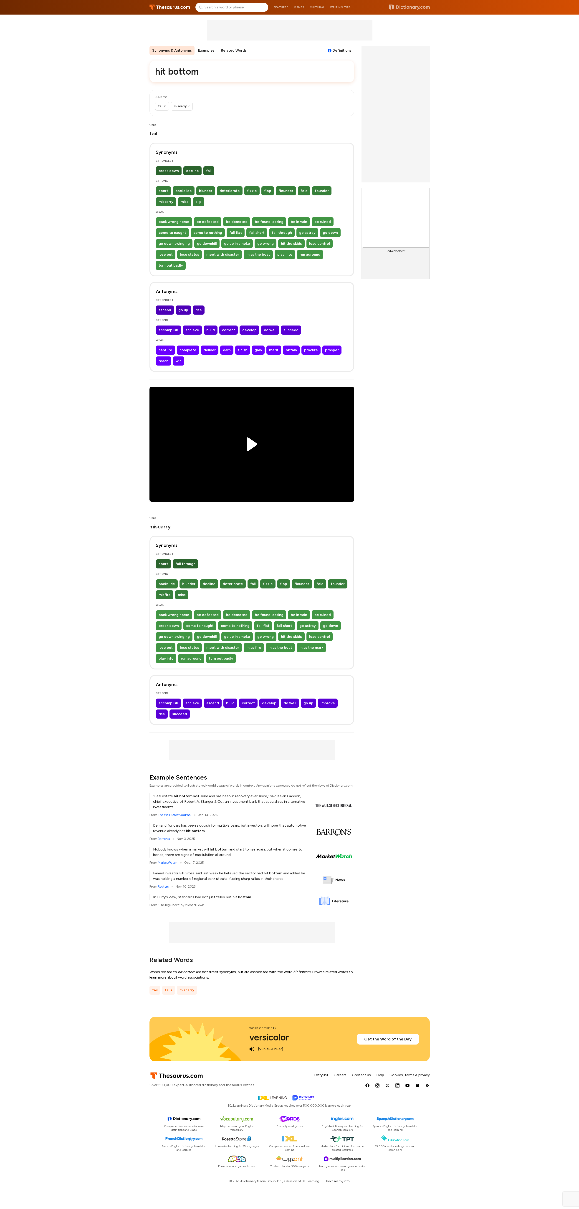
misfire (165, 595)
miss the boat (258, 254)
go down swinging (174, 243)
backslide (183, 191)
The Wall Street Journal (174, 815)
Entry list (321, 1075)
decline (192, 171)
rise (198, 310)
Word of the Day (262, 1028)
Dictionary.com (409, 7)
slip (199, 201)
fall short (257, 232)
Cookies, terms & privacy (409, 1075)
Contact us (361, 1075)
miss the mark (311, 647)
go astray (307, 232)
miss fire (253, 647)
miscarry (166, 201)
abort (163, 191)
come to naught (172, 232)
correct (228, 330)
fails (168, 990)
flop (267, 191)
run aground (310, 254)
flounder (285, 191)
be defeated (208, 222)
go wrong (265, 243)
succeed (291, 330)
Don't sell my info (337, 1181)
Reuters (163, 886)
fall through (282, 232)
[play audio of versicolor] (252, 1049)
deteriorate (230, 191)
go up (183, 310)
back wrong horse (174, 222)
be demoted (237, 222)
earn (227, 350)
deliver (210, 350)
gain (258, 350)
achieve (192, 330)
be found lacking (269, 222)
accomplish (168, 330)
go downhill (207, 243)
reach (163, 361)
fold (304, 191)
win (179, 361)
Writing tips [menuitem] (340, 7)
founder (322, 191)
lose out (166, 254)
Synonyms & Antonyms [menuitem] (172, 50)
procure (311, 350)
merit (273, 350)
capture (165, 350)
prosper (332, 350)
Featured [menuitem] (281, 7)
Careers (340, 1075)
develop (249, 330)
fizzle (252, 191)
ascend (165, 310)
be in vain (299, 222)
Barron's (164, 839)
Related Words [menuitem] (234, 50)
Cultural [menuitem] (317, 7)
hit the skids (291, 243)
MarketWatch (167, 863)
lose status (189, 254)
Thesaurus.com (169, 7)
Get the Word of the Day (388, 1039)
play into (284, 254)
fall (209, 171)
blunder (205, 191)
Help (380, 1075)
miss (184, 201)
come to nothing (207, 232)
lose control (319, 243)
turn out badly (171, 265)
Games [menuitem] (299, 7)
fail (155, 990)
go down (330, 232)
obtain (291, 350)
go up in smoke (237, 243)
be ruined (322, 222)
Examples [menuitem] (206, 50)
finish (242, 350)
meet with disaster (222, 254)
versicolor (269, 1037)
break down (169, 171)
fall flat (235, 232)
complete (188, 350)
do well (270, 330)
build (210, 330)
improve (328, 703)
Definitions (342, 50)
